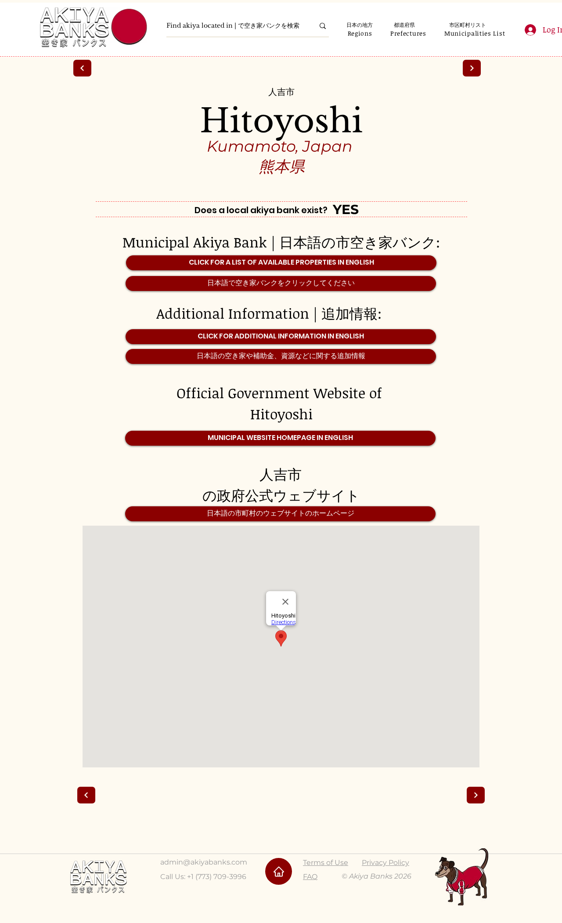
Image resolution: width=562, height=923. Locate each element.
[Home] (278, 871)
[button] (359, 33)
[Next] (82, 68)
